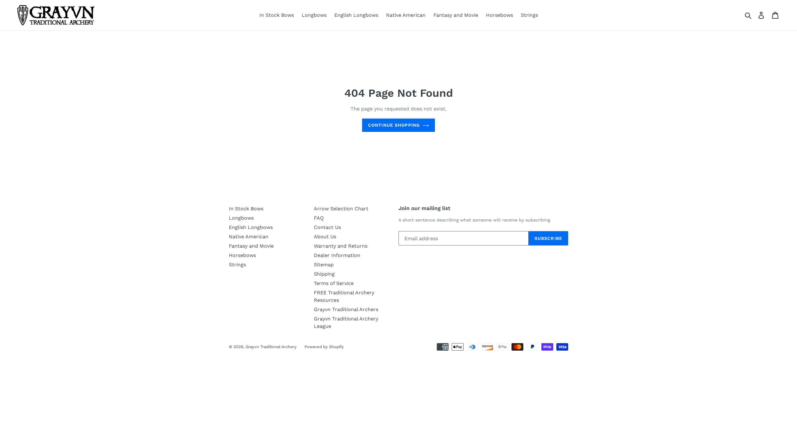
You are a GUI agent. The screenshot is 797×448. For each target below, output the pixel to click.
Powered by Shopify (324, 346)
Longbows (314, 15)
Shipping (324, 274)
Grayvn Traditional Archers (346, 309)
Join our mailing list (424, 208)
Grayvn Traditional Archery (271, 346)
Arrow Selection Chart (341, 209)
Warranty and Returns (340, 246)
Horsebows (499, 15)
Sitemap (324, 265)
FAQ (319, 218)
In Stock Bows (276, 15)
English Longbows (356, 15)
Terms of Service (334, 283)
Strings (529, 15)
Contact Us (327, 227)
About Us (325, 237)
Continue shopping (394, 125)
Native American (406, 15)
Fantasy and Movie (455, 15)
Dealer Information (337, 255)
